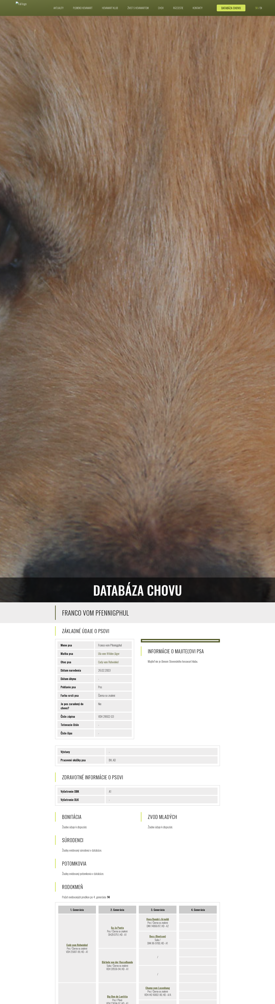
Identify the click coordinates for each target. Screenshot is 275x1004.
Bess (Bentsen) (157, 936)
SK (256, 8)
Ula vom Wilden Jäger (109, 653)
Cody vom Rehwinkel (108, 662)
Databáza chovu (231, 8)
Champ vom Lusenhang (157, 988)
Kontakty (197, 8)
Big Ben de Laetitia (117, 996)
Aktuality (58, 8)
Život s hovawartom (138, 8)
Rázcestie (178, 8)
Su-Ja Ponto (117, 928)
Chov (161, 8)
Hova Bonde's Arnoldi (157, 919)
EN (261, 8)
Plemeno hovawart (82, 8)
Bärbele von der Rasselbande (117, 962)
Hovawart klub (110, 8)
